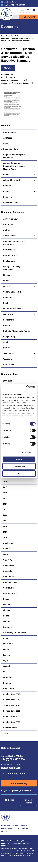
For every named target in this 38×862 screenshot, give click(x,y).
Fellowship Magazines (13, 180)
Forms (6, 281)
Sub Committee (10, 728)
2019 (5, 498)
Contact (4, 831)
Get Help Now (12, 825)
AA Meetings (9, 138)
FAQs (3, 841)
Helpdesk (7, 197)
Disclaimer (11, 841)
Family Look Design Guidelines (12, 268)
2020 (5, 504)
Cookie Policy (6, 843)
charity (6, 554)
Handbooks (8, 297)
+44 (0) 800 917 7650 (13, 759)
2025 (5, 532)
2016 (5, 481)
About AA (24, 828)
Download (8, 68)
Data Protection (10, 255)
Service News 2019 (11, 700)
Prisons (6, 325)
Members (11, 36)
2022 (5, 515)
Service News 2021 (11, 711)
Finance (6, 275)
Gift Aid (6, 621)
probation (7, 677)
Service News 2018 (11, 694)
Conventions (9, 250)
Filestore (7, 605)
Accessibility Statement (21, 843)
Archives (7, 230)
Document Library (23, 36)
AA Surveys (8, 224)
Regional (7, 683)
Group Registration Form (14, 633)
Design (6, 599)
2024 (5, 526)
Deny (19, 473)
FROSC (6, 286)
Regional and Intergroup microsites (14, 156)
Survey (6, 143)
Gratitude (7, 627)
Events (6, 191)
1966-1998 (7, 381)
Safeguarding (9, 337)
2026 (5, 537)
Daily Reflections (10, 203)
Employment (9, 261)
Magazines (8, 314)
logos (5, 661)
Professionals (7, 828)
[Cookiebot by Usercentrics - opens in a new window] (27, 386)
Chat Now (7, 560)
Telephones (8, 353)
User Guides (8, 365)
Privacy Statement (23, 841)
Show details (26, 452)
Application (8, 543)
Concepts (7, 571)
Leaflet (6, 649)
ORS (5, 672)
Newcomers (8, 320)
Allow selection (19, 466)
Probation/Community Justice (16, 331)
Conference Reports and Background (14, 242)
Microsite (7, 666)
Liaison (6, 655)
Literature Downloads (13, 309)
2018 (5, 493)
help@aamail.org (11, 767)
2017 (5, 487)
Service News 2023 (11, 722)
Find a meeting (28, 17)
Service (6, 175)
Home (3, 36)
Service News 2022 (11, 716)
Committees (8, 565)
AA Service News (11, 219)
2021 (5, 509)
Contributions (9, 132)
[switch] (33, 430)
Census (6, 549)
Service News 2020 (11, 705)
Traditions (7, 359)
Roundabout (8, 688)
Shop (17, 828)
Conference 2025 (10, 582)
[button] (28, 10)
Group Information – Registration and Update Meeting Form (14, 166)
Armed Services (10, 236)
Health (6, 303)
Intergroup (8, 644)
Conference (8, 186)
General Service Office (13, 292)
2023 (5, 521)
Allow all (19, 459)
